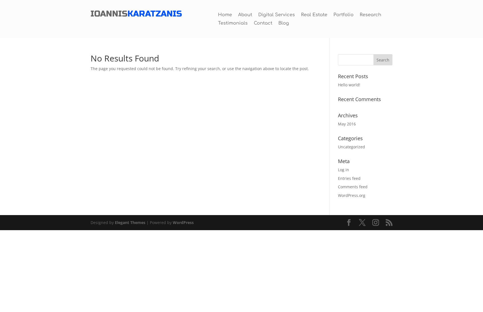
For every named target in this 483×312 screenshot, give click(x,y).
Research (370, 15)
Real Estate (314, 15)
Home (225, 15)
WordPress (183, 222)
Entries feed (349, 178)
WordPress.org (351, 195)
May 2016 (347, 124)
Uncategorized (351, 146)
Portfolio (343, 15)
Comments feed (353, 186)
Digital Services (276, 15)
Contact (263, 23)
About (245, 15)
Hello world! (349, 84)
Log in (343, 169)
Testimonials (233, 23)
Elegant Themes (130, 222)
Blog (283, 23)
